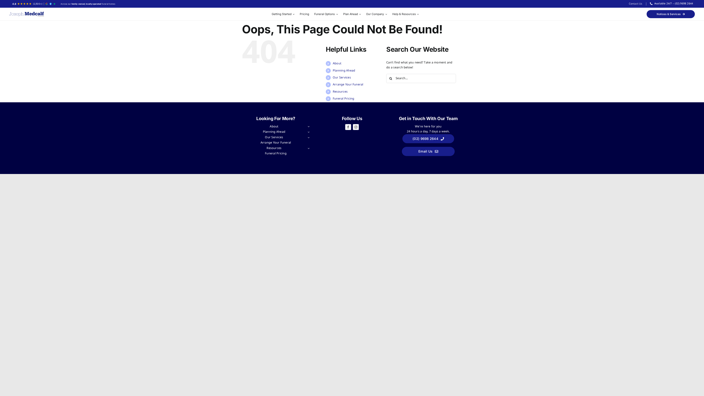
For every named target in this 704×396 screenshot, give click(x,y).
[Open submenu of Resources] (307, 148)
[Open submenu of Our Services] (307, 137)
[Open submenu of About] (307, 126)
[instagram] (356, 127)
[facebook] (348, 127)
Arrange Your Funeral (348, 85)
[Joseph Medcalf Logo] (26, 14)
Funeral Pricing (343, 99)
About (337, 63)
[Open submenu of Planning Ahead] (307, 132)
